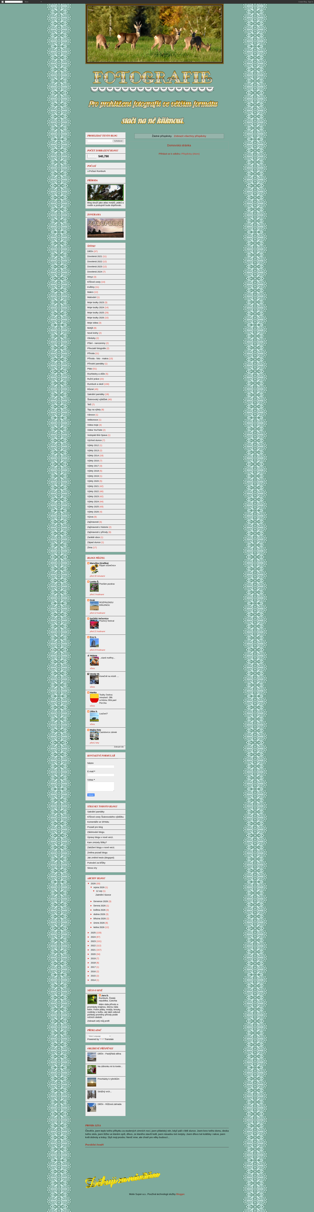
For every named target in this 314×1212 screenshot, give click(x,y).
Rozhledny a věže (96, 374)
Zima (89, 547)
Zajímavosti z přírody (97, 532)
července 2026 (101, 901)
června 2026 (99, 905)
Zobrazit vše (119, 747)
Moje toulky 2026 (95, 317)
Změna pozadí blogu (97, 852)
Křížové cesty (94, 282)
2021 (93, 950)
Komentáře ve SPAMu (98, 822)
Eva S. (93, 637)
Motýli (90, 328)
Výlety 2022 (93, 491)
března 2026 (99, 918)
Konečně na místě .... (109, 676)
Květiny (91, 287)
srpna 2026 (99, 887)
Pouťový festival (106, 621)
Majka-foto (95, 730)
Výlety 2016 (93, 460)
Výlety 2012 (93, 445)
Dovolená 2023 (94, 266)
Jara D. (105, 995)
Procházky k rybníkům (108, 1079)
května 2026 (99, 910)
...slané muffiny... (107, 658)
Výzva (90, 517)
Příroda (91, 353)
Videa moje (92, 425)
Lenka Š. (94, 581)
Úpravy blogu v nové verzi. (100, 837)
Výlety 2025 (93, 506)
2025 (93, 932)
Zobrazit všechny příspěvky (190, 136)
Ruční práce (93, 379)
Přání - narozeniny (96, 343)
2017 (93, 967)
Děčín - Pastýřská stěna (109, 1054)
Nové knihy (92, 333)
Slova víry (92, 868)
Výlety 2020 (93, 481)
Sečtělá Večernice (99, 618)
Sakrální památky (95, 394)
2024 (93, 937)
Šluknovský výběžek (97, 399)
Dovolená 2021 (94, 256)
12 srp (99, 891)
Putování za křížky (96, 863)
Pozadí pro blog (95, 827)
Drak (92, 600)
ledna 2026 (99, 927)
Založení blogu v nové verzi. (101, 847)
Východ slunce (94, 440)
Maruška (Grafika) (99, 563)
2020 (93, 954)
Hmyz (90, 277)
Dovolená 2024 (94, 271)
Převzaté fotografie (96, 348)
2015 (93, 976)
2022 (93, 945)
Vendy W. (95, 674)
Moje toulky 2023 (95, 302)
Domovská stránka (179, 145)
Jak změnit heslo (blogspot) (100, 857)
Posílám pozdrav (107, 584)
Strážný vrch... (105, 1091)
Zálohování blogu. (96, 832)
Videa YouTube (94, 430)
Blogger (180, 1194)
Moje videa (92, 323)
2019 (93, 958)
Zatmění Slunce (103, 895)
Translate (109, 1039)
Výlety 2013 (93, 450)
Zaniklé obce (93, 537)
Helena (93, 655)
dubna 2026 (99, 914)
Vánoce (91, 415)
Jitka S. (94, 711)
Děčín (90, 251)
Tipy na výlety (94, 409)
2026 (93, 883)
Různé (90, 389)
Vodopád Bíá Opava (97, 435)
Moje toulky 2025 (95, 312)
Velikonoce (92, 420)
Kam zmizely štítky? (97, 842)
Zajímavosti (93, 522)
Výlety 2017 (93, 466)
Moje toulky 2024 (95, 307)
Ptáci (89, 368)
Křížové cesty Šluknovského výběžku (105, 817)
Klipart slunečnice (107, 565)
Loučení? (103, 714)
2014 (93, 980)
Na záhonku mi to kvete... (110, 1066)
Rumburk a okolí (95, 384)
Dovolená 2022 (94, 261)
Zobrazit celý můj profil (98, 1021)
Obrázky (91, 338)
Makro (90, 292)
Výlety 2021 (93, 486)
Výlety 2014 (93, 455)
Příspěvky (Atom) (190, 153)
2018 (93, 963)
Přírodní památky (95, 363)
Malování (91, 297)
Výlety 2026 (93, 512)
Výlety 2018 (93, 471)
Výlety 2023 (93, 496)
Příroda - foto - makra (97, 358)
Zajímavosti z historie (97, 527)
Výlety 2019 (93, 476)
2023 (93, 941)
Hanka (93, 692)
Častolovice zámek (108, 732)
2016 (93, 971)
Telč (89, 404)
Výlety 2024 (93, 501)
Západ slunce (94, 542)
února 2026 (99, 923)
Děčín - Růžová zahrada (109, 1104)
